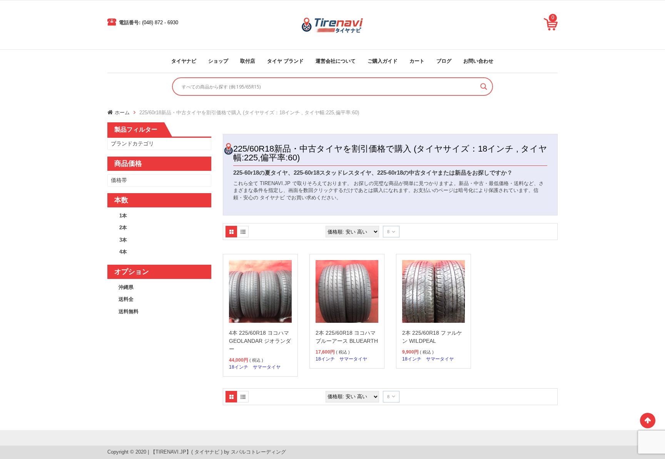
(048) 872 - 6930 (160, 22)
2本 (123, 227)
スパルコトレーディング (258, 452)
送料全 (126, 299)
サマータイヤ (267, 367)
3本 (123, 240)
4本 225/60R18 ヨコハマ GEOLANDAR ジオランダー (260, 341)
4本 (123, 252)
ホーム (122, 112)
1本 (123, 216)
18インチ (238, 367)
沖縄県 (126, 287)
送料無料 (129, 311)
